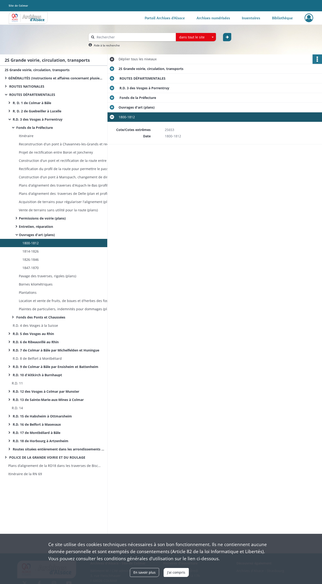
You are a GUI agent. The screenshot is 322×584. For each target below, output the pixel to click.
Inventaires (251, 18)
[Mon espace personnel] (309, 18)
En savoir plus (144, 572)
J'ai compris (176, 572)
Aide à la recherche (107, 45)
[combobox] (196, 37)
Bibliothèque (282, 18)
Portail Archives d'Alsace (165, 18)
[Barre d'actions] (317, 59)
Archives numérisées (213, 18)
